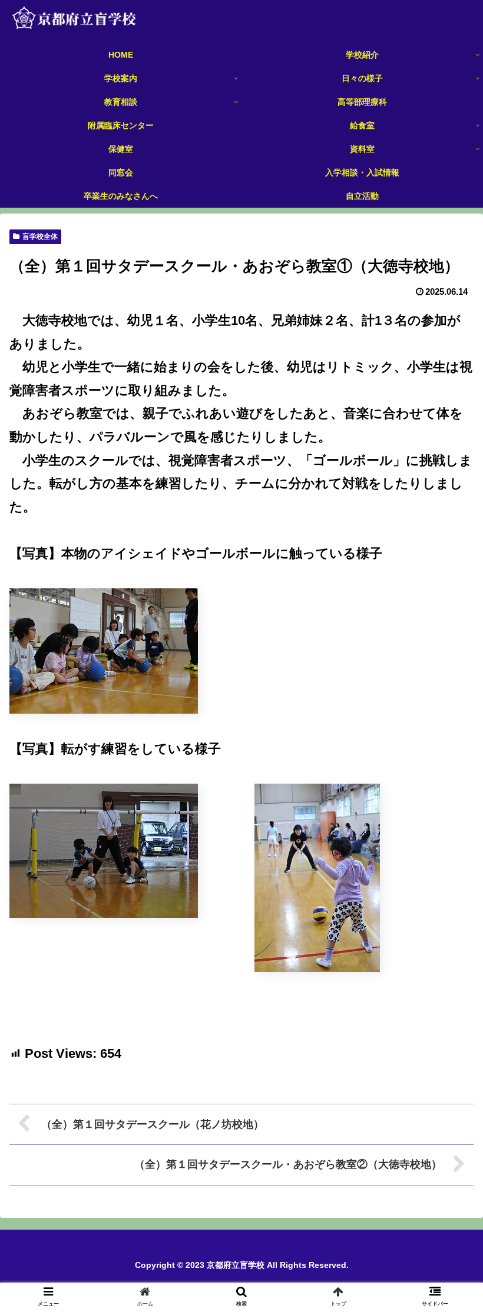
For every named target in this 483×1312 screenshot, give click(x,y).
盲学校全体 (40, 236)
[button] (446, 1072)
